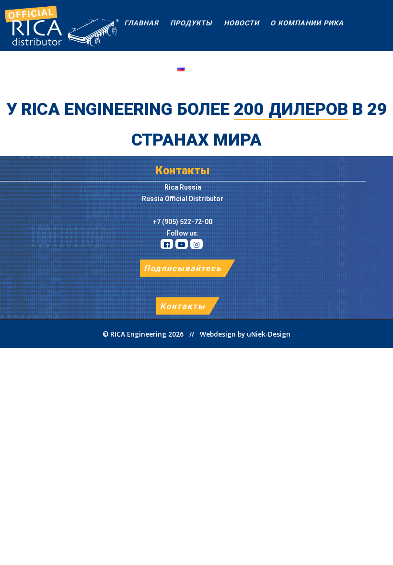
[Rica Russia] (59, 25)
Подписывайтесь (182, 268)
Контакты (183, 306)
